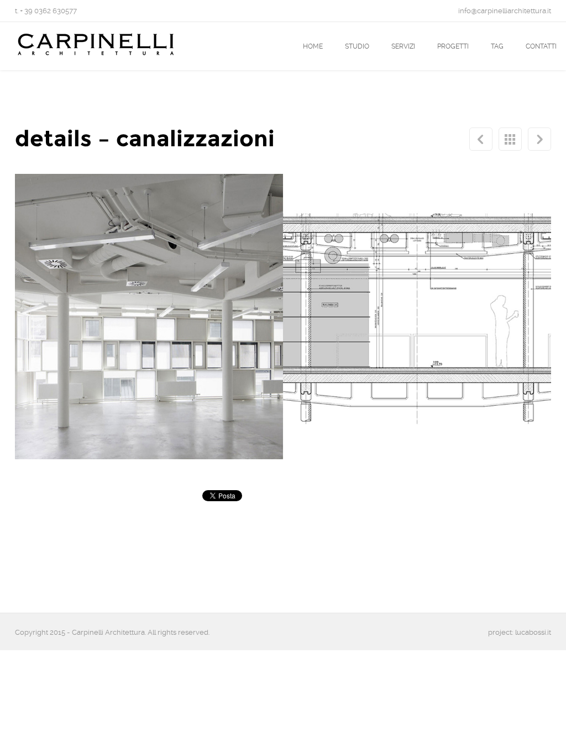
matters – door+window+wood (539, 139)
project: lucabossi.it (519, 632)
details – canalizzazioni (510, 139)
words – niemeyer (480, 139)
